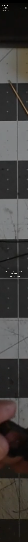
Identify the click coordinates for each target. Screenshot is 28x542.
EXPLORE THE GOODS (14, 276)
